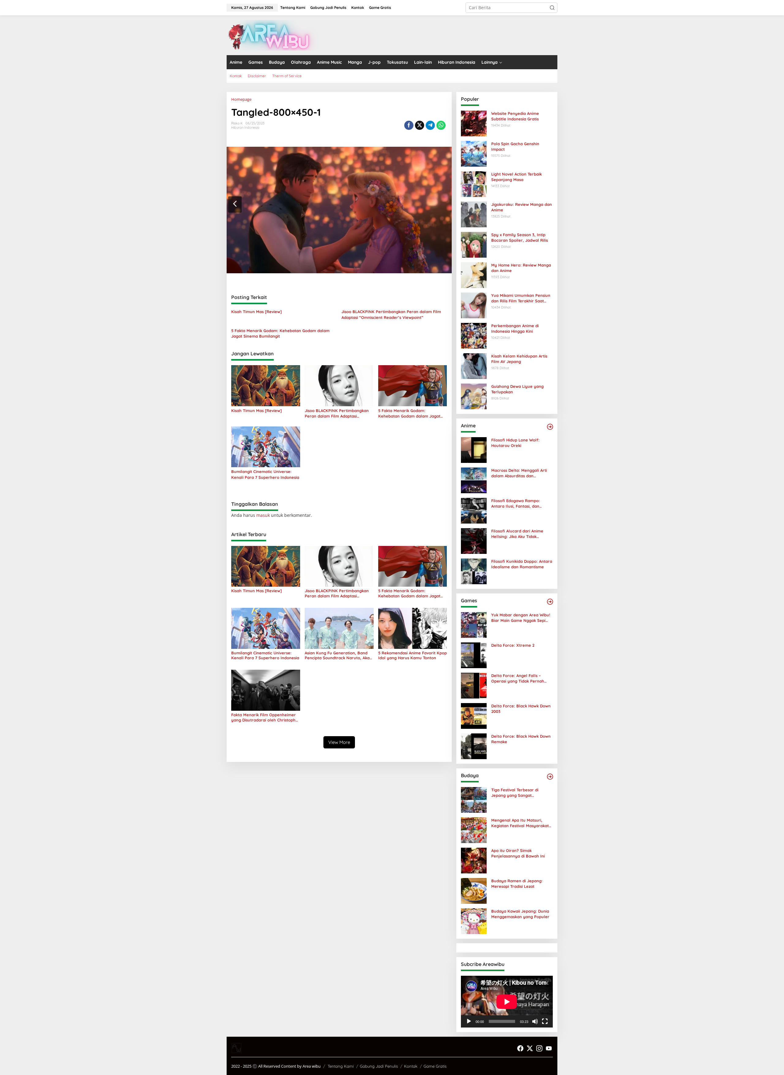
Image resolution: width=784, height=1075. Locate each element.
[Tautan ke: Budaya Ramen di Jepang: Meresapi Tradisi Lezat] (474, 890)
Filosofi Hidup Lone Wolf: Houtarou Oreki (515, 442)
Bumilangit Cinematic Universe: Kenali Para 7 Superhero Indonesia (265, 474)
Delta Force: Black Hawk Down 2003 (521, 708)
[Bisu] (535, 1021)
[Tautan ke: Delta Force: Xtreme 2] (474, 655)
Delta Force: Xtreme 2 (512, 645)
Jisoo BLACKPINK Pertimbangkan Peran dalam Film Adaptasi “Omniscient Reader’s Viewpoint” (391, 314)
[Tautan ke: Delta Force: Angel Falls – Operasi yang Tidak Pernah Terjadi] (474, 685)
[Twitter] (530, 1048)
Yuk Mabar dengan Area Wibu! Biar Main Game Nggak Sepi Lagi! (520, 617)
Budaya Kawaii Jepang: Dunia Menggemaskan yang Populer (520, 914)
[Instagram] (539, 1048)
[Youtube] (549, 1048)
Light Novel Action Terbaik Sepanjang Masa (516, 177)
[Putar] (469, 1021)
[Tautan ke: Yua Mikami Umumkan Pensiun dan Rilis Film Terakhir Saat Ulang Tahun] (474, 305)
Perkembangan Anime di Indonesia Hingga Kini (515, 328)
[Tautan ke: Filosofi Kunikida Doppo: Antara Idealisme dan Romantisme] (474, 571)
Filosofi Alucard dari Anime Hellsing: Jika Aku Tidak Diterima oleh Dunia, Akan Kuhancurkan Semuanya (517, 533)
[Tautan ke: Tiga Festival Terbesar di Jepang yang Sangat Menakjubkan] (474, 799)
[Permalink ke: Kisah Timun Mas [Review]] (265, 385)
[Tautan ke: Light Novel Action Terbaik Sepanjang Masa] (474, 184)
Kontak (410, 1066)
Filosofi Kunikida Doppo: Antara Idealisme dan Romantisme (521, 564)
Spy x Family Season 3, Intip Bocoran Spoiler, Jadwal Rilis (519, 237)
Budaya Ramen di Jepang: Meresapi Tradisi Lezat (517, 883)
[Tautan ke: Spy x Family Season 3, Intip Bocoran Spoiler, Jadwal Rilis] (474, 244)
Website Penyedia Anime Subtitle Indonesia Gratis (515, 116)
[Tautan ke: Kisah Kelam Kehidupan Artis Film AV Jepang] (474, 366)
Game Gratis (435, 1066)
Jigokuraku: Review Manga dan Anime (521, 207)
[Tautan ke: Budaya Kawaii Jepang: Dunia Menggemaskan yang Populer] (474, 921)
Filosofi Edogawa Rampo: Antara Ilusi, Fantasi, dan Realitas (515, 503)
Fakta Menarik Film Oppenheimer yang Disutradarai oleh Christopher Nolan (265, 717)
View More (339, 742)
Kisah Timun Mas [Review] (256, 311)
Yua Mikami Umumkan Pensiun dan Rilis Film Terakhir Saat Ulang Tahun (520, 298)
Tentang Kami (341, 1066)
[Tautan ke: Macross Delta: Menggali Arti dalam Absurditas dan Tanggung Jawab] (474, 480)
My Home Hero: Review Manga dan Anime (521, 268)
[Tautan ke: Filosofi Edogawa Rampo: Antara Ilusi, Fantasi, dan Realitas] (474, 510)
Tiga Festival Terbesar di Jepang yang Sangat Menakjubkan (514, 792)
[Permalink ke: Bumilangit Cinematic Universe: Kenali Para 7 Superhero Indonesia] (265, 446)
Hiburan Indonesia (245, 127)
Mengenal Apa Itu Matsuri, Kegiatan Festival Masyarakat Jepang (520, 823)
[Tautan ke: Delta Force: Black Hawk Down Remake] (474, 746)
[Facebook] (520, 1048)
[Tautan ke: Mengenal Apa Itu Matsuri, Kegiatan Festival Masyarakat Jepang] (474, 830)
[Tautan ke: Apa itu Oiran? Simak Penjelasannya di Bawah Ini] (474, 860)
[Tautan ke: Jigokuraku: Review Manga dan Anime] (474, 214)
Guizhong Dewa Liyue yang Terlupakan (517, 389)
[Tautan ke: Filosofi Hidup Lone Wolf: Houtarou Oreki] (474, 449)
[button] (552, 7)
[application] (507, 1002)
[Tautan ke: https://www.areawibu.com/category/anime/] (550, 426)
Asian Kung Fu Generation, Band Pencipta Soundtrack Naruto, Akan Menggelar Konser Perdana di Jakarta (338, 655)
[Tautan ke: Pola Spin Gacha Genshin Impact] (474, 153)
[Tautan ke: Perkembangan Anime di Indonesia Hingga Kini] (474, 335)
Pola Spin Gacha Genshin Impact (515, 146)
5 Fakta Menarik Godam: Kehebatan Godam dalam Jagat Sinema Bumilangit (280, 333)
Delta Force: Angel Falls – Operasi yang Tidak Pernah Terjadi (517, 678)
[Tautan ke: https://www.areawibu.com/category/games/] (550, 601)
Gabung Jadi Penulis (379, 1066)
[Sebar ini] (408, 125)
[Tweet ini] (419, 125)
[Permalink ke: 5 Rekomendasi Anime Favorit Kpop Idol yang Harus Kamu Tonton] (412, 628)
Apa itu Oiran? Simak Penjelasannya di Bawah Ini (518, 853)
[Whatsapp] (441, 125)
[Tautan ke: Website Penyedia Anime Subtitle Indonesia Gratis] (474, 123)
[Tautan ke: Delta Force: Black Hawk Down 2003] (474, 715)
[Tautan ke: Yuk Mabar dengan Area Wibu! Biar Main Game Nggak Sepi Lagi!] (474, 624)
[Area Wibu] (272, 35)
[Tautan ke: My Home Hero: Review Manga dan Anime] (474, 275)
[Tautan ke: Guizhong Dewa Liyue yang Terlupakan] (474, 396)
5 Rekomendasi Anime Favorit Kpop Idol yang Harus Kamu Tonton (412, 655)
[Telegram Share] (430, 125)
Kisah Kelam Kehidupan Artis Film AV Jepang (519, 359)
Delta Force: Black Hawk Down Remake (521, 739)
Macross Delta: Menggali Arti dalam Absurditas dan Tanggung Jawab (519, 473)
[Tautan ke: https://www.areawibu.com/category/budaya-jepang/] (550, 776)
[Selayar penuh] (545, 1021)
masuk (263, 515)
